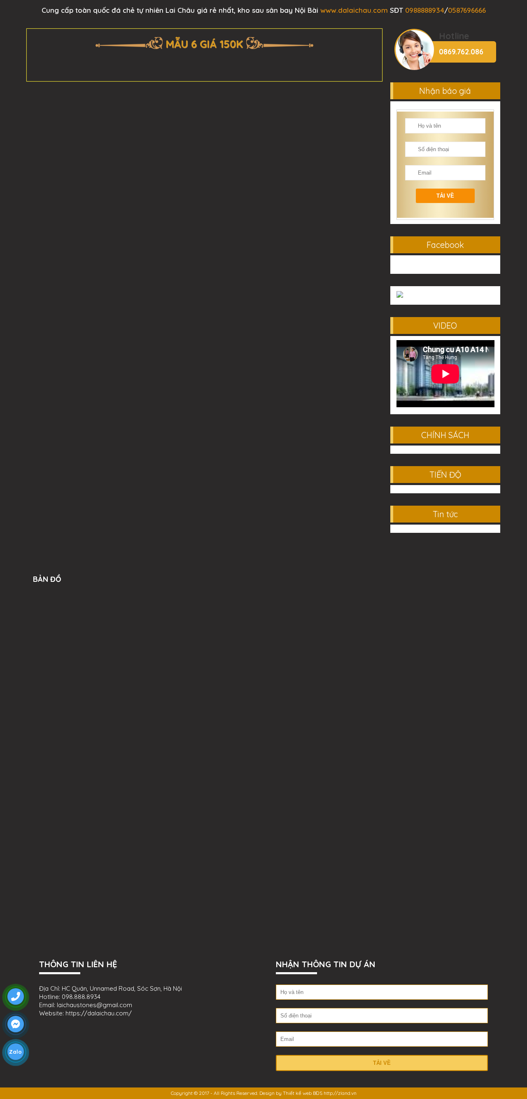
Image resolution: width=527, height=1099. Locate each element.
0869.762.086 (461, 51)
